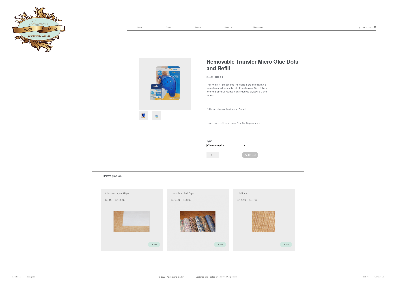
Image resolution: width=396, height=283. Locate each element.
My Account (258, 27)
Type (209, 141)
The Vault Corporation (228, 277)
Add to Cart (250, 155)
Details (154, 244)
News (226, 27)
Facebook (16, 277)
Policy (365, 277)
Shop (168, 27)
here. (259, 123)
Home (139, 27)
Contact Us (379, 277)
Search (198, 27)
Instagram (31, 277)
